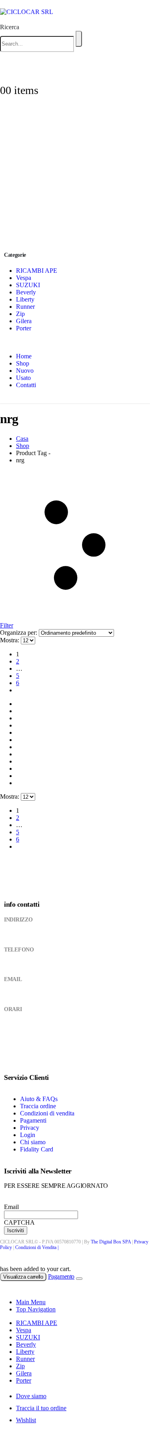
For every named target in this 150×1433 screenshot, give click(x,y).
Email (11, 1206)
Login (27, 1134)
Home (24, 356)
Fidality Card (36, 1149)
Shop (22, 363)
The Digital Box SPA (111, 1242)
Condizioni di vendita (47, 1113)
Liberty (25, 299)
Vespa (23, 277)
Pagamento (61, 1276)
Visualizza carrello (23, 1277)
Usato (23, 377)
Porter (23, 328)
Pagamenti (33, 1120)
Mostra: (10, 640)
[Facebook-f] (12, 1057)
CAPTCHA (19, 1222)
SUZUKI (28, 285)
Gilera (24, 321)
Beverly (26, 292)
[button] (9, 27)
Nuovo (25, 370)
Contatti (26, 385)
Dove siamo (31, 1396)
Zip (20, 313)
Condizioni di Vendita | (36, 1247)
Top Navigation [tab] (36, 1309)
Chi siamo (33, 1142)
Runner (25, 306)
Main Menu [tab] (31, 1302)
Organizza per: (19, 632)
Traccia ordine (38, 1106)
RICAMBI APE (36, 270)
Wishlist (26, 1420)
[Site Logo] (26, 11)
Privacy (29, 1127)
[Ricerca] (79, 39)
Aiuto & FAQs (39, 1098)
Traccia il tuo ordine (41, 1408)
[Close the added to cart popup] (79, 1278)
